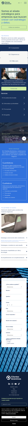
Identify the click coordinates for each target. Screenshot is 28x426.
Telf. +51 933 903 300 (14, 394)
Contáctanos (14, 390)
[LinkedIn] (9, 384)
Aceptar (14, 417)
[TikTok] (19, 384)
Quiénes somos (14, 386)
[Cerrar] (26, 409)
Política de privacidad (11, 413)
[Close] (24, 138)
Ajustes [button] (14, 423)
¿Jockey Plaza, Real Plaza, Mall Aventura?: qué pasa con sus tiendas (10, 137)
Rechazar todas (14, 420)
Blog (14, 388)
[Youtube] (15, 384)
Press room (14, 392)
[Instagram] (12, 384)
